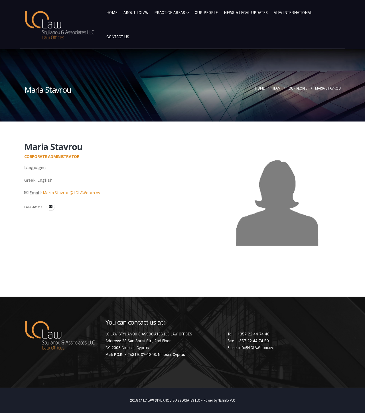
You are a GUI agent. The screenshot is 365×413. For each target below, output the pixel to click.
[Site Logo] (59, 25)
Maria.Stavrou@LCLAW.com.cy (71, 192)
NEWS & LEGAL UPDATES (246, 12)
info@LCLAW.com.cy (255, 347)
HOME (111, 12)
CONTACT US (117, 37)
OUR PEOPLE (206, 12)
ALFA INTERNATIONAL (293, 12)
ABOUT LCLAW (135, 12)
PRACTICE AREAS (169, 12)
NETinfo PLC (226, 400)
